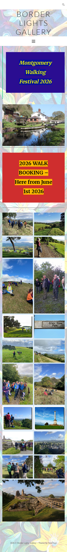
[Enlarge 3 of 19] (28, 240)
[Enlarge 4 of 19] (60, 240)
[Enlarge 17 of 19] (28, 459)
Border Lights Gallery (34, 23)
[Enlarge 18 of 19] (60, 459)
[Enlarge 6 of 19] (60, 263)
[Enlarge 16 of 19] (60, 435)
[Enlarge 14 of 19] (60, 409)
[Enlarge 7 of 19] (28, 318)
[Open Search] (63, 4)
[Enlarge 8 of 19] (60, 318)
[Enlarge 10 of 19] (60, 343)
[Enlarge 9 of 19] (28, 343)
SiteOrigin (52, 543)
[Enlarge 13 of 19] (28, 409)
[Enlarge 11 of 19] (28, 367)
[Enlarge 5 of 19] (28, 263)
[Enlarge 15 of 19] (28, 435)
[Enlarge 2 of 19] (60, 216)
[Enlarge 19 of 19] (60, 483)
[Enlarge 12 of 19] (60, 367)
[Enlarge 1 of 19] (28, 216)
